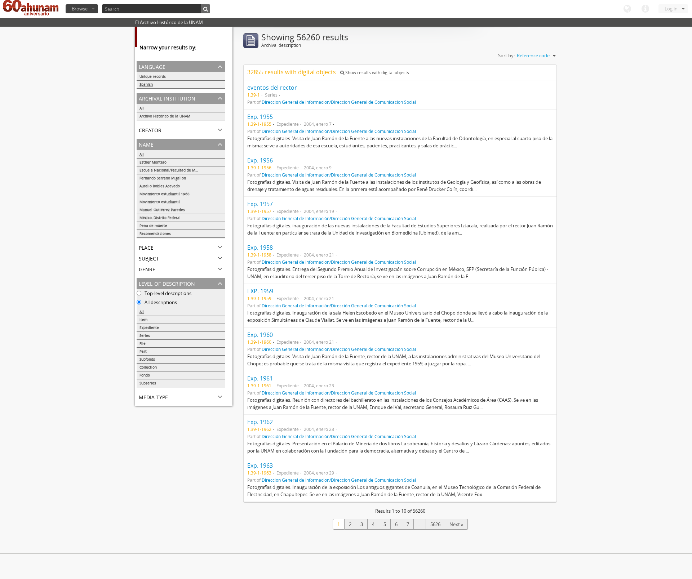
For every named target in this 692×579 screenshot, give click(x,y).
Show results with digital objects (376, 73)
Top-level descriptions (167, 293)
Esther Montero (153, 162)
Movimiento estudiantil (159, 201)
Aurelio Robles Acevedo (159, 185)
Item (143, 319)
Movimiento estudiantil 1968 (164, 193)
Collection (148, 367)
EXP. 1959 (260, 291)
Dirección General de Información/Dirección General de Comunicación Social (339, 102)
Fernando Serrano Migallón (162, 178)
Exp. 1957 (260, 204)
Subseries (147, 383)
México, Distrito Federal (160, 217)
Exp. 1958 (260, 247)
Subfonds (147, 359)
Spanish (146, 84)
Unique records (152, 76)
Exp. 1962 (260, 422)
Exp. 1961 (260, 378)
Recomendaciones (155, 233)
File (142, 343)
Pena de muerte (153, 225)
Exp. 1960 (260, 335)
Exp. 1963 (260, 465)
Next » (456, 524)
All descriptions (160, 302)
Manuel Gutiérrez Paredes (162, 209)
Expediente (149, 327)
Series (144, 335)
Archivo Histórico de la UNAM (164, 116)
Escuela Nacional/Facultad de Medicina (173, 170)
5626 (435, 524)
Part (143, 351)
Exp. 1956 (260, 160)
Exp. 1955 (260, 117)
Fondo (144, 375)
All (141, 108)
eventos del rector (272, 88)
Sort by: (506, 55)
